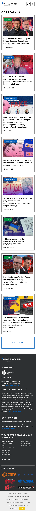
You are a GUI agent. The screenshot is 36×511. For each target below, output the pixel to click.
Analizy (8, 19)
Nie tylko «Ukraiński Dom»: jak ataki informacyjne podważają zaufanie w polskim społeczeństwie (17, 162)
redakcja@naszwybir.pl (12, 385)
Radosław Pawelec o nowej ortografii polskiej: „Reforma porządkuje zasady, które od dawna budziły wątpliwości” (17, 80)
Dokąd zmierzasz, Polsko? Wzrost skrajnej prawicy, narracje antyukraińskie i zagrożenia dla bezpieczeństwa (17, 280)
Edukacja (9, 57)
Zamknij (21, 508)
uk (28, 4)
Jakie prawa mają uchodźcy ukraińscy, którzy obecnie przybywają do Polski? (14, 241)
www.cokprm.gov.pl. (15, 411)
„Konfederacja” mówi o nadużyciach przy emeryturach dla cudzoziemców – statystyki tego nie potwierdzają (17, 202)
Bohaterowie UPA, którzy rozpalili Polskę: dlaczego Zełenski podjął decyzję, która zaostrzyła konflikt (16, 41)
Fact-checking (11, 98)
